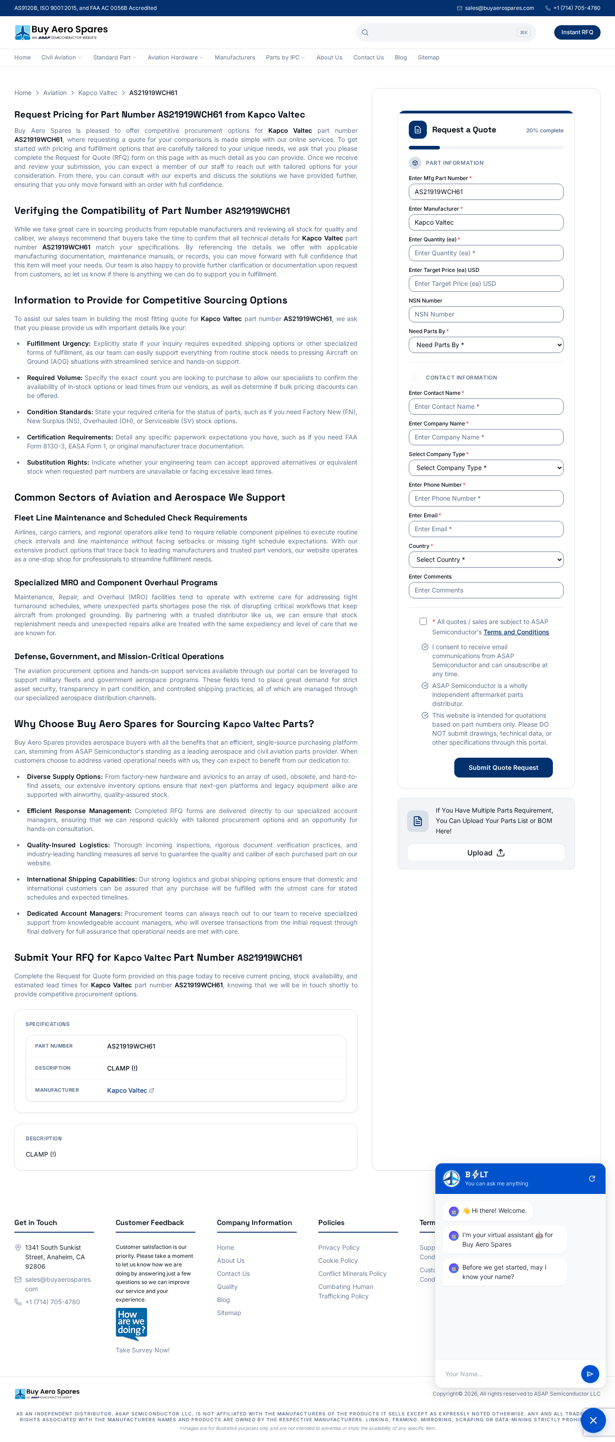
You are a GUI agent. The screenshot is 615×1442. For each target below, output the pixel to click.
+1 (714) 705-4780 (577, 8)
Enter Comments (430, 576)
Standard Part (112, 57)
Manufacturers (235, 57)
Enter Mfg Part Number (440, 178)
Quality (227, 1286)
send (590, 1374)
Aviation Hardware (173, 57)
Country (421, 545)
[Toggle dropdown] (79, 57)
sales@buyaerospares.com (499, 8)
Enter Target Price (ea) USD (444, 270)
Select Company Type (439, 454)
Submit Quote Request (503, 767)
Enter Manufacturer (436, 208)
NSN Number (426, 300)
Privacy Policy (339, 1247)
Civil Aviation (58, 57)
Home (22, 57)
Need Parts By (429, 331)
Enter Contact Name (436, 392)
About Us (330, 57)
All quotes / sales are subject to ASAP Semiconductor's (490, 627)
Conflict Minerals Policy (352, 1273)
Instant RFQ (577, 32)
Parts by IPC (282, 57)
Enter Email (425, 515)
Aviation (55, 92)
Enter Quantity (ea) (434, 239)
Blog (401, 57)
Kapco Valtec (98, 92)
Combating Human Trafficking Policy (345, 1291)
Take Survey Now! (143, 1350)
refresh (592, 1178)
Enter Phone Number (437, 484)
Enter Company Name (439, 423)
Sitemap (428, 57)
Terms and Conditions (516, 632)
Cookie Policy (338, 1260)
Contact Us (368, 57)
